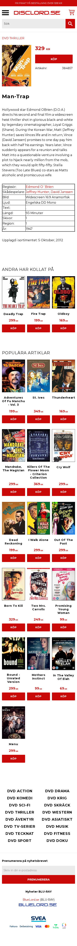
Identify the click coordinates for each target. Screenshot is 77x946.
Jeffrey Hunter (37, 192)
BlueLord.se (31, 899)
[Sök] (70, 23)
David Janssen (62, 192)
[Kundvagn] (71, 12)
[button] (5, 12)
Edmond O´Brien (40, 187)
